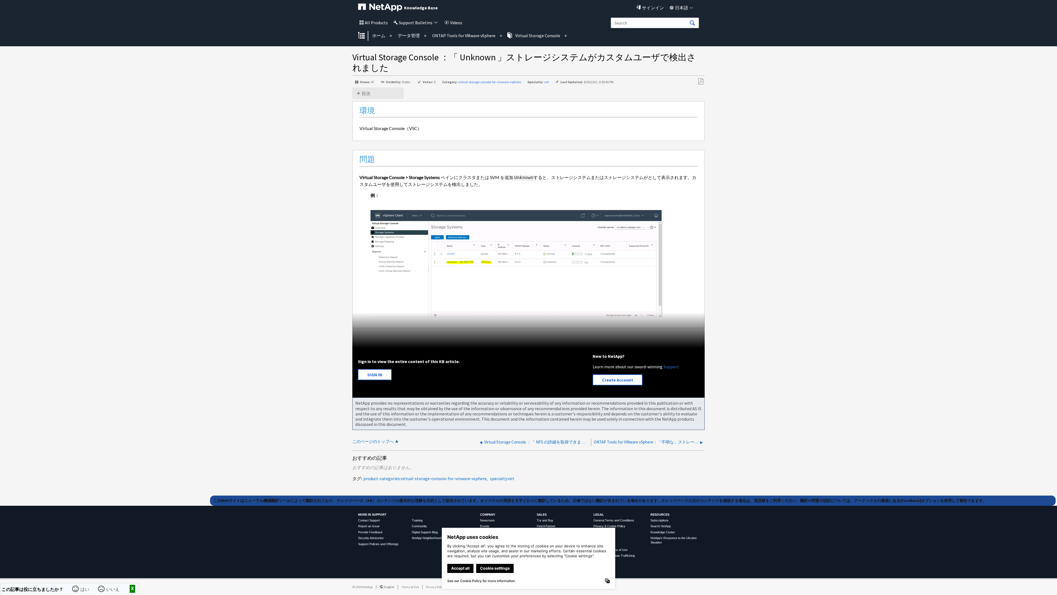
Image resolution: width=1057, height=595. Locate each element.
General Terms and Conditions (613, 520)
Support (671, 366)
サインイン (653, 7)
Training (417, 520)
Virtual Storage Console (537, 35)
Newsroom (487, 520)
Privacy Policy (435, 587)
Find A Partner (546, 526)
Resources (659, 514)
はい (85, 588)
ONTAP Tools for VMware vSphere (464, 35)
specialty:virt (502, 478)
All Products (376, 22)
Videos (456, 22)
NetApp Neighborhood (426, 538)
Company (487, 514)
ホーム (379, 35)
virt (546, 82)
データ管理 (409, 35)
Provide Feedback (370, 532)
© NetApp (362, 587)
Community (419, 526)
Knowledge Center (662, 532)
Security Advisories (371, 538)
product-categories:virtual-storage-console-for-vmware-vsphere (425, 478)
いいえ (113, 588)
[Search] (692, 23)
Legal (598, 514)
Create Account (617, 380)
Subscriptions (659, 520)
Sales (542, 514)
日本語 (681, 7)
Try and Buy (545, 520)
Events (484, 526)
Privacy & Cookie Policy (609, 526)
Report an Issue (369, 526)
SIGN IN (374, 374)
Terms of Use (410, 587)
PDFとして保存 (701, 81)
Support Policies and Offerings (378, 544)
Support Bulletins (415, 22)
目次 (366, 93)
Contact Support (369, 520)
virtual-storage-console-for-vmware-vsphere (489, 82)
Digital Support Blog (425, 532)
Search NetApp (660, 526)
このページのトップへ (373, 441)
